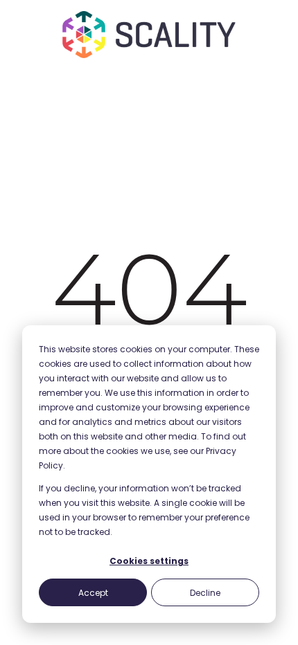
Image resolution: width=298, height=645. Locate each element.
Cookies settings (149, 561)
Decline (205, 593)
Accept (93, 593)
